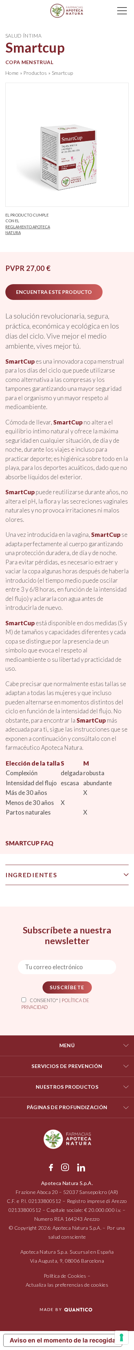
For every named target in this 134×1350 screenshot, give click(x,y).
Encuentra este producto (54, 292)
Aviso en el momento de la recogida (63, 1340)
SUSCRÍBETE (67, 987)
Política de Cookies (65, 1276)
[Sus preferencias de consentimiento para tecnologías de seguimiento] (121, 1337)
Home (12, 73)
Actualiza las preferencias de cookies (67, 1285)
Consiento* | (55, 1003)
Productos (35, 73)
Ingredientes (31, 875)
